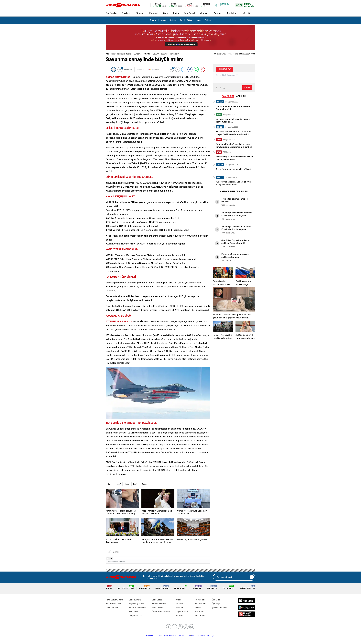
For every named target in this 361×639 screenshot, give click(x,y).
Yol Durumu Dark (113, 603)
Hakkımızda (151, 635)
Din (181, 20)
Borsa (109, 587)
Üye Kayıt (216, 603)
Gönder (110, 558)
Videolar (204, 13)
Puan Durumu (180, 587)
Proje (135, 484)
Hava (110, 484)
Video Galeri (200, 603)
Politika (208, 20)
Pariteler (212, 587)
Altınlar (179, 599)
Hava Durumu (162, 587)
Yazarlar (217, 13)
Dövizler (179, 603)
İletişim (159, 635)
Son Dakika (111, 13)
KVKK (187, 635)
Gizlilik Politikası (170, 635)
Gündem (140, 13)
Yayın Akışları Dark (137, 603)
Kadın (176, 13)
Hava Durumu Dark (114, 599)
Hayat (198, 20)
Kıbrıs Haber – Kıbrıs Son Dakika (118, 54)
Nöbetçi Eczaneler (137, 607)
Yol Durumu (228, 587)
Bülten (173, 20)
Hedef (118, 484)
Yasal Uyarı (210, 635)
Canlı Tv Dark (135, 599)
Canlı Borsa (157, 599)
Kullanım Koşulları (198, 635)
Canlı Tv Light (112, 607)
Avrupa (163, 20)
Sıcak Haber (200, 615)
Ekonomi (153, 13)
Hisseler (197, 587)
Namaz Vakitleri (125, 587)
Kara (127, 484)
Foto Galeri (189, 13)
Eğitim (189, 20)
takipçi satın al (135, 615)
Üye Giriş (216, 599)
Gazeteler (231, 13)
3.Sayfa (153, 20)
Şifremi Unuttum (219, 607)
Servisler (126, 13)
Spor (165, 13)
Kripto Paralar (247, 587)
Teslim (144, 484)
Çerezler (181, 635)
